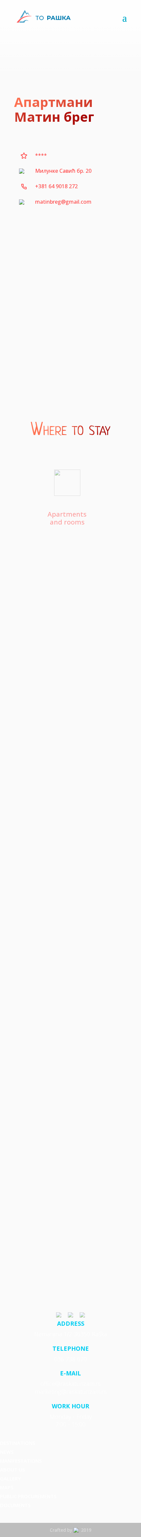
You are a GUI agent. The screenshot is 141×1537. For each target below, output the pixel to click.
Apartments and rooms (67, 518)
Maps (6, 1487)
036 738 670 (70, 1359)
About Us (12, 1469)
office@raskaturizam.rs (70, 1384)
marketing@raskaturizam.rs (71, 1392)
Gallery (10, 1478)
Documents (15, 1505)
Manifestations (21, 1460)
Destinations (17, 1443)
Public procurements (28, 1496)
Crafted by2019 (70, 1530)
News (6, 1451)
